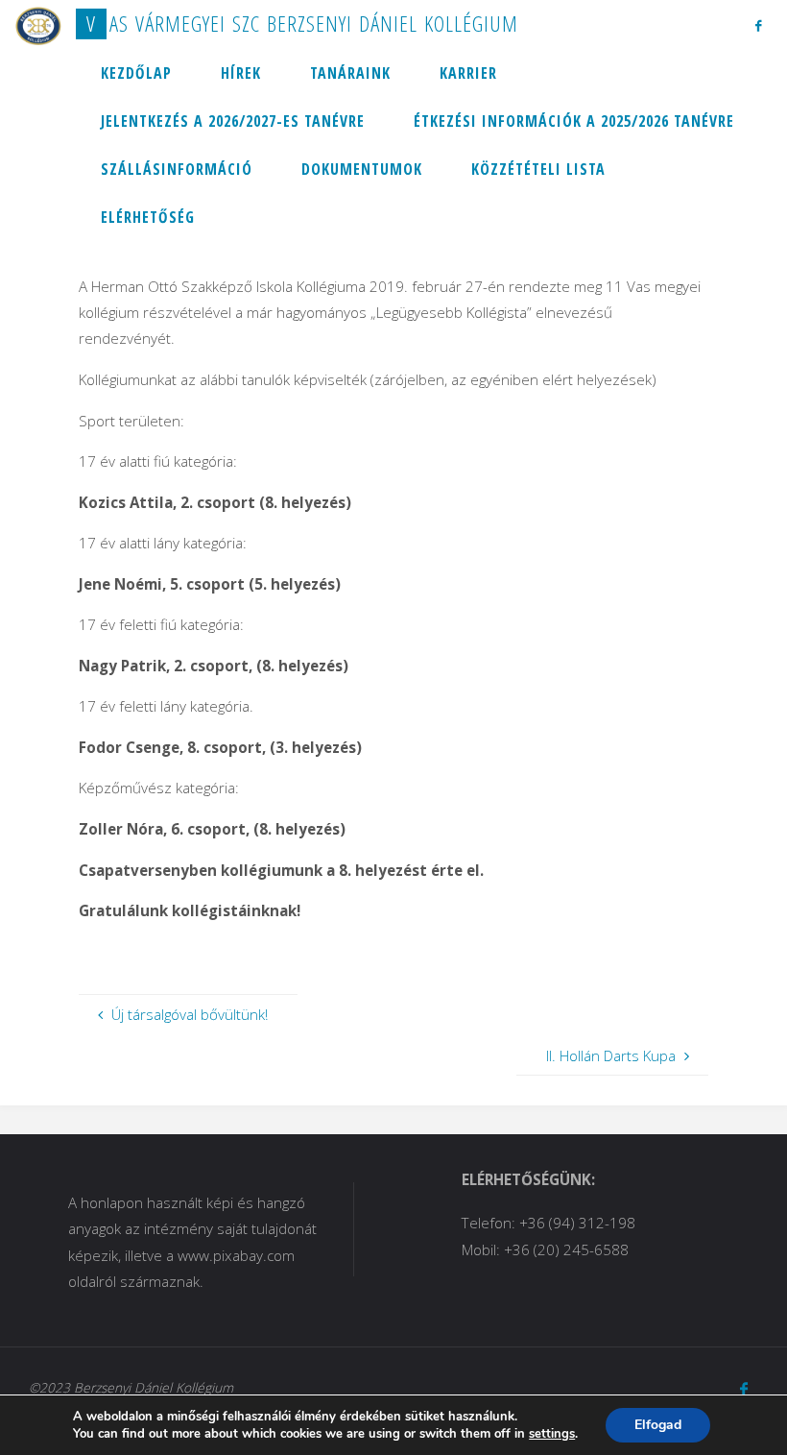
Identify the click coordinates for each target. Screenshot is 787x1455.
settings (552, 1434)
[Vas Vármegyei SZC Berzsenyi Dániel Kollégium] (38, 24)
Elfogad (657, 1425)
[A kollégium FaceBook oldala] (758, 25)
